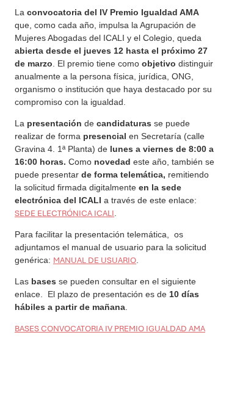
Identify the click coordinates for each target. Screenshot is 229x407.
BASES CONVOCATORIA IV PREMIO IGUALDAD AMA (110, 328)
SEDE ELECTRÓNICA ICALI (64, 213)
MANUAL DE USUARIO (94, 260)
